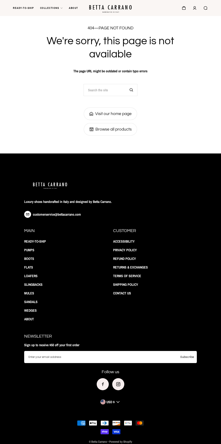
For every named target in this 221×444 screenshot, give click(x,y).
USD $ (110, 402)
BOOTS (29, 258)
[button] (183, 8)
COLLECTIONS (49, 8)
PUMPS (29, 250)
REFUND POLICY (124, 258)
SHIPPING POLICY (125, 284)
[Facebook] (103, 384)
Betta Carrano (99, 442)
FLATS (28, 267)
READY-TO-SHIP (23, 8)
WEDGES (30, 310)
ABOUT (73, 8)
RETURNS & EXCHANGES (130, 267)
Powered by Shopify (120, 442)
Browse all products (113, 129)
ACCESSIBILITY (124, 241)
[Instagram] (118, 384)
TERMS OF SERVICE (127, 275)
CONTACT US (122, 293)
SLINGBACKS (33, 284)
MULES (29, 293)
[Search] (131, 90)
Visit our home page (113, 114)
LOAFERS (31, 275)
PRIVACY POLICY (125, 250)
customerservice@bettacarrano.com (57, 214)
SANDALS (31, 301)
